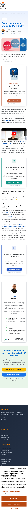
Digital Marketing (5, 450)
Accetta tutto (14, 498)
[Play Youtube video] (14, 133)
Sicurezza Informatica (6, 459)
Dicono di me (4, 421)
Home (2, 13)
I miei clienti (3, 419)
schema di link (7, 212)
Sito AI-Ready (4, 433)
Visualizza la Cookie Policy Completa (10, 491)
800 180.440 (21, 378)
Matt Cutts (11, 124)
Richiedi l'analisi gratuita (14, 182)
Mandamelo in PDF (14, 100)
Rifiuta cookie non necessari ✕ (18, 468)
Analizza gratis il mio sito (13, 369)
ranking (10, 216)
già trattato (7, 120)
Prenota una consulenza (14, 374)
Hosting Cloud (4, 457)
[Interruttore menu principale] (25, 5)
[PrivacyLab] (9, 494)
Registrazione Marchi (6, 461)
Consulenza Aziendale (6, 448)
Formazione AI (4, 439)
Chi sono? (3, 417)
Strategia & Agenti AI (5, 437)
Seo (6, 13)
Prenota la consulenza (14, 269)
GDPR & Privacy (4, 454)
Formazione (3, 463)
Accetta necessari (14, 504)
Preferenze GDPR (14, 508)
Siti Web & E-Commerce (6, 452)
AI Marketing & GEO (5, 435)
